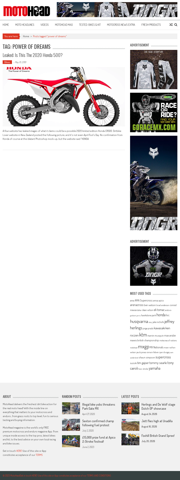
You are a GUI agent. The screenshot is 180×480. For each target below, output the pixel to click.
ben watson (150, 305)
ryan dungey (164, 352)
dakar (139, 310)
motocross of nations (168, 340)
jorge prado (148, 328)
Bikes (7, 62)
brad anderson (162, 305)
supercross (163, 356)
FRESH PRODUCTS (151, 24)
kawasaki (159, 328)
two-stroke (143, 368)
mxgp (143, 346)
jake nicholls (158, 321)
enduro (168, 310)
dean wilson (147, 309)
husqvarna (139, 321)
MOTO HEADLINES (24, 24)
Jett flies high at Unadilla (157, 421)
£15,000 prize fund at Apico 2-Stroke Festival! (98, 439)
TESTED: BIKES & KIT (90, 24)
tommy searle (158, 363)
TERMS (39, 455)
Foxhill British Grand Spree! (158, 436)
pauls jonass (141, 352)
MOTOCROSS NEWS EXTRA (121, 24)
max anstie (170, 335)
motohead (133, 347)
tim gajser (143, 363)
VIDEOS (45, 24)
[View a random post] (171, 25)
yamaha (154, 368)
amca (155, 300)
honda (160, 314)
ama (132, 300)
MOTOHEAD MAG (64, 24)
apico (161, 300)
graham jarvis (135, 315)
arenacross (136, 305)
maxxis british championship (144, 340)
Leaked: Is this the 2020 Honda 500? (33, 54)
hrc (167, 315)
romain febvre (152, 352)
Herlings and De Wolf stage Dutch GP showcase (158, 406)
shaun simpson (147, 357)
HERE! (19, 451)
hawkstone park (148, 315)
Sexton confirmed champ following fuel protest (98, 423)
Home (6, 24)
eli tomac (159, 310)
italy (150, 322)
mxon (166, 347)
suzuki (133, 363)
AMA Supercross (144, 300)
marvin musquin (155, 335)
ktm (143, 334)
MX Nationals (156, 347)
